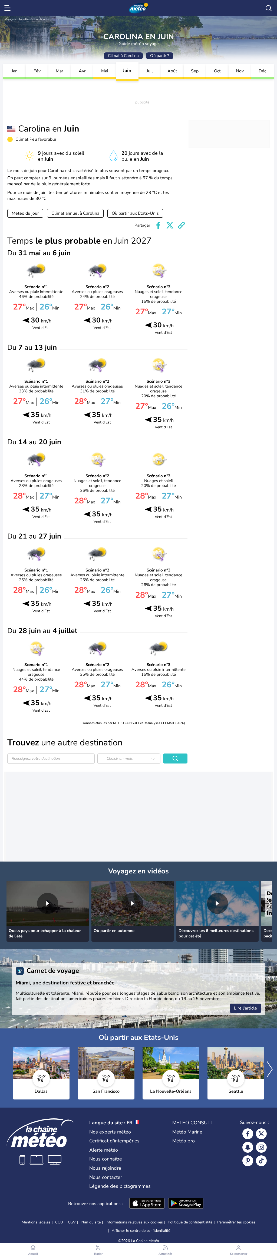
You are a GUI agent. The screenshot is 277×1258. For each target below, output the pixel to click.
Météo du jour (25, 213)
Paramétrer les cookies (236, 1222)
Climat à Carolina (123, 55)
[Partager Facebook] (158, 225)
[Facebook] (247, 1133)
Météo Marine (187, 1132)
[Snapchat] (247, 1147)
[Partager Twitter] (169, 225)
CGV (72, 1222)
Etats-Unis (24, 19)
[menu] (8, 8)
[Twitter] (261, 1133)
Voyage (9, 19)
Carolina (39, 19)
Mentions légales (36, 1222)
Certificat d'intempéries (114, 1141)
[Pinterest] (247, 1160)
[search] (268, 8)
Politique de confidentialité (190, 1222)
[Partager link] (181, 225)
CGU (59, 1222)
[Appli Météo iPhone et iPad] (146, 1204)
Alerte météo (103, 1150)
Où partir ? (159, 55)
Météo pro (183, 1141)
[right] (267, 905)
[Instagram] (261, 1147)
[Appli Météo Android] (185, 1204)
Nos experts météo (110, 1132)
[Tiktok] (261, 1160)
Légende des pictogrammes (120, 1186)
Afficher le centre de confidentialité (141, 1231)
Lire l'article (245, 1008)
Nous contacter (105, 1177)
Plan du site (91, 1222)
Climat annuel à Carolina (75, 213)
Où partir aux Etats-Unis (135, 213)
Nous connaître (105, 1159)
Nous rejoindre (105, 1168)
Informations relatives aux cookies (134, 1222)
